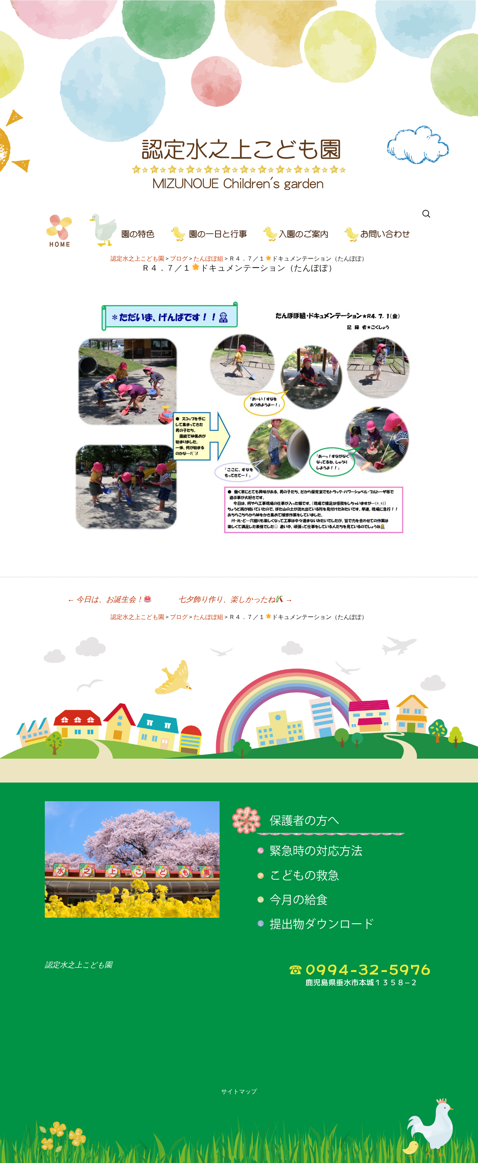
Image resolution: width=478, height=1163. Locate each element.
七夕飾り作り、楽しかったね (235, 599)
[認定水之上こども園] (239, 102)
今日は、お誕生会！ (105, 599)
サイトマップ (239, 1091)
